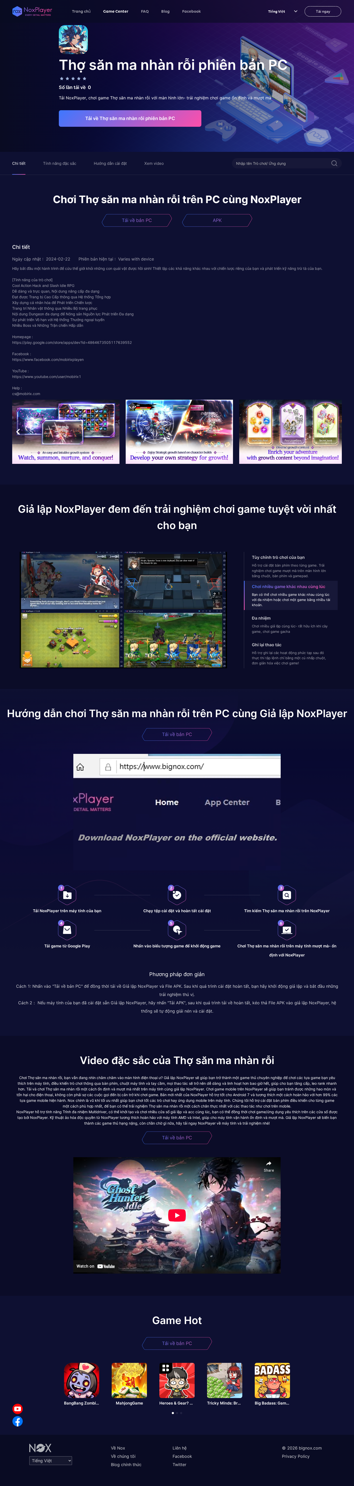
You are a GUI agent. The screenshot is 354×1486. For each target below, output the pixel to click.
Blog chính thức (126, 1464)
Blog (165, 11)
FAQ (145, 11)
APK (217, 220)
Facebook (191, 11)
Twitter (179, 1464)
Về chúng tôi (123, 1456)
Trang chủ (81, 11)
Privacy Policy (296, 1456)
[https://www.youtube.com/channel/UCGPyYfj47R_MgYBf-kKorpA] (17, 1409)
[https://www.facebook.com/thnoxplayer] (17, 1421)
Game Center (116, 11)
